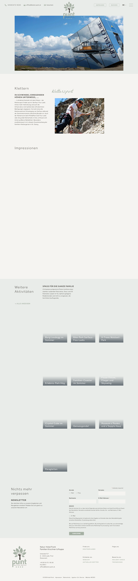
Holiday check (118, 560)
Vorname (101, 490)
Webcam (86, 560)
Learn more (112, 526)
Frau (79, 493)
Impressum (58, 577)
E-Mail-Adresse (104, 498)
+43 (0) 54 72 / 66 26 (14, 5)
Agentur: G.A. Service (78, 577)
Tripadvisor (117, 562)
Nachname (72, 498)
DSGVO (71, 506)
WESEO (93, 577)
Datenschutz (66, 577)
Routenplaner (89, 549)
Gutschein (50, 5)
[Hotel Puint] (69, 10)
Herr (72, 493)
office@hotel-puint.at (33, 5)
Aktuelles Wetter (91, 562)
